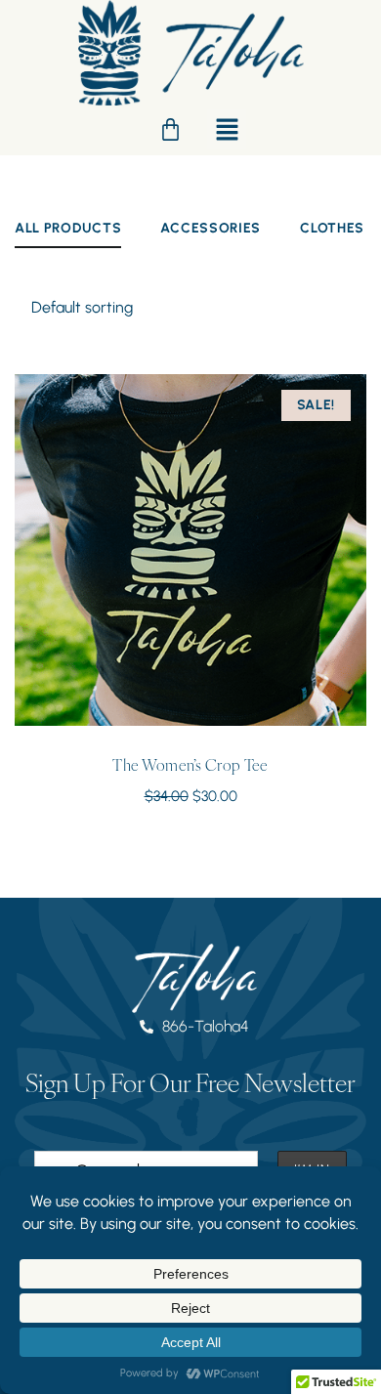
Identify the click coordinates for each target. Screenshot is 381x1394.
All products (68, 228)
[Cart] (171, 129)
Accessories (210, 228)
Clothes (332, 228)
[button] (226, 128)
